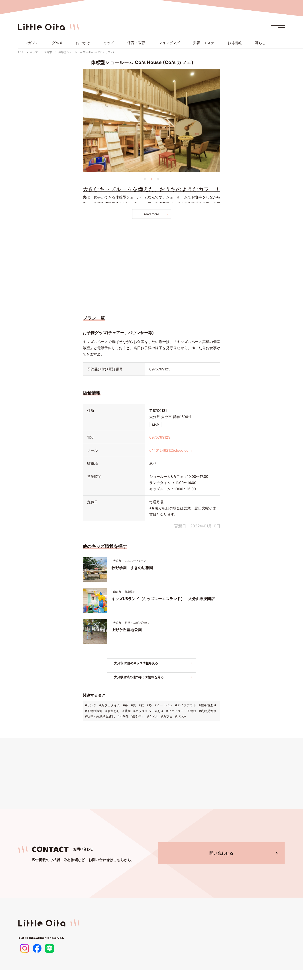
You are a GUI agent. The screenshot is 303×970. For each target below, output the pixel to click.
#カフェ (166, 716)
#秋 (141, 705)
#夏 (133, 705)
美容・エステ (203, 43)
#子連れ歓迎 (93, 711)
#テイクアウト (185, 705)
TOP (20, 52)
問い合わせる (221, 853)
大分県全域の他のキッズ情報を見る (139, 677)
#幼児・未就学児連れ (100, 716)
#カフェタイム (109, 705)
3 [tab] (158, 179)
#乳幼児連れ (207, 711)
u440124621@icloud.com (170, 450)
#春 (125, 705)
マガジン (31, 43)
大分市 (48, 52)
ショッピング (169, 43)
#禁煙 (126, 711)
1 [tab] (145, 179)
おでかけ (83, 43)
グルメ (57, 43)
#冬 (149, 705)
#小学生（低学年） (131, 716)
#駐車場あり (207, 705)
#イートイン (163, 705)
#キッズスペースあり (148, 711)
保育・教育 (136, 43)
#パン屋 (180, 716)
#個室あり (112, 711)
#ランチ (90, 705)
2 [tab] (151, 179)
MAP (155, 424)
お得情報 (235, 43)
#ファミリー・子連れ (181, 711)
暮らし (260, 43)
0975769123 (159, 369)
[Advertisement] (151, 266)
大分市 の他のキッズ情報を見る (136, 663)
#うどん (152, 716)
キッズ (108, 43)
